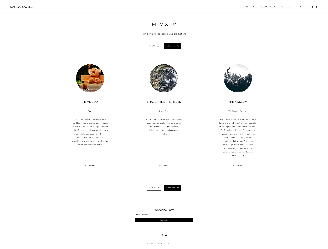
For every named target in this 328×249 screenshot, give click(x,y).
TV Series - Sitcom (237, 111)
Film (90, 111)
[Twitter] (316, 7)
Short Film (164, 111)
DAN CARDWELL (21, 6)
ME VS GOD (90, 101)
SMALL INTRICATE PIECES (164, 101)
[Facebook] (312, 7)
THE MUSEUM (237, 101)
